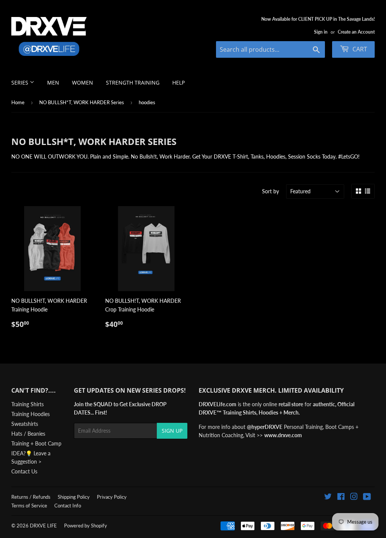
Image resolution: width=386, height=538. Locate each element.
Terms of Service (29, 506)
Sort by (270, 191)
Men (53, 82)
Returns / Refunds (31, 497)
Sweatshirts (24, 424)
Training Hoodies (30, 414)
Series (20, 82)
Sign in (321, 32)
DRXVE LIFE (43, 526)
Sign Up (172, 430)
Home (18, 102)
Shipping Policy (74, 497)
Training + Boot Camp (36, 443)
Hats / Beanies (28, 433)
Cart (359, 49)
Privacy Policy (112, 497)
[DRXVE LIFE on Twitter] (328, 497)
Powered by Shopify (85, 526)
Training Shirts (27, 404)
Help (178, 82)
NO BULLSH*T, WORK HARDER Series (81, 102)
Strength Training (132, 82)
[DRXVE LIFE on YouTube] (367, 497)
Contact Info (67, 506)
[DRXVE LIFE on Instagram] (354, 497)
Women (82, 82)
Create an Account (356, 32)
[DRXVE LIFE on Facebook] (341, 497)
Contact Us (24, 471)
